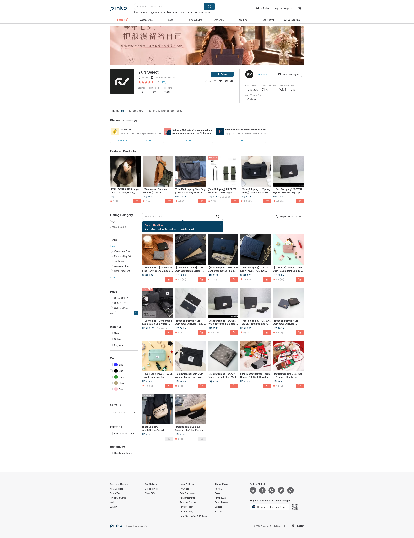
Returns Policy (187, 511)
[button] (222, 74)
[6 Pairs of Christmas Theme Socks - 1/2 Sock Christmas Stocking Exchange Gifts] (255, 356)
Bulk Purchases (187, 493)
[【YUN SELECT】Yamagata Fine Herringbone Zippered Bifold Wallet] (157, 249)
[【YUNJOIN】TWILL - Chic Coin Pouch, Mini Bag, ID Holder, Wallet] (288, 249)
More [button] (112, 277)
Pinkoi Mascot (221, 502)
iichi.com (219, 511)
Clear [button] (113, 246)
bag (136, 12)
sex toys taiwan (202, 12)
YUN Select (261, 74)
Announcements (187, 498)
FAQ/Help (184, 489)
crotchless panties (170, 12)
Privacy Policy (186, 507)
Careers (218, 507)
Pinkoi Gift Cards (118, 498)
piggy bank (154, 12)
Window (113, 507)
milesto (143, 12)
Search (209, 6)
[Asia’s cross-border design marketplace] (119, 8)
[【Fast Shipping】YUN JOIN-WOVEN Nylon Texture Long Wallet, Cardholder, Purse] (190, 303)
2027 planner (187, 12)
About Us (219, 489)
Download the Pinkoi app (271, 507)
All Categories (116, 489)
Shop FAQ (150, 493)
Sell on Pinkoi (262, 8)
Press (217, 493)
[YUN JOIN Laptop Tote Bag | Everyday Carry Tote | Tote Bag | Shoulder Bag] (190, 171)
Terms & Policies (188, 502)
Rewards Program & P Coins (193, 516)
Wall (112, 502)
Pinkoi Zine (115, 493)
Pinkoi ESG (220, 498)
